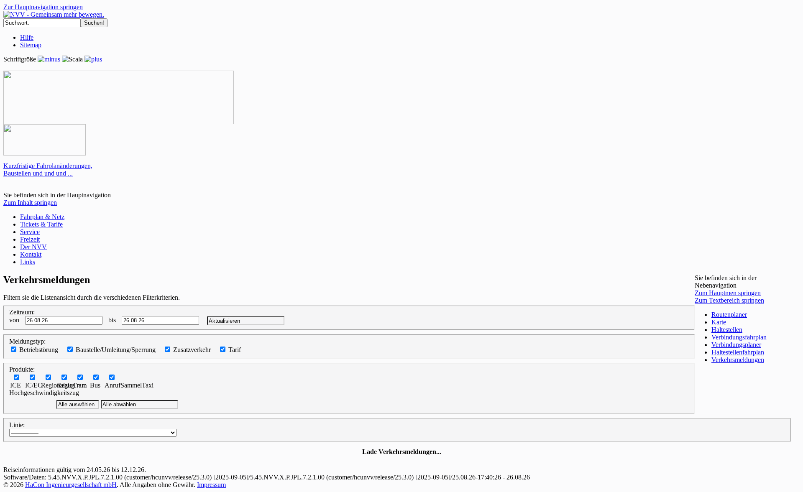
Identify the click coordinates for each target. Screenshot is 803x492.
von (14, 320)
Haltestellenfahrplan (737, 352)
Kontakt (30, 254)
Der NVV (33, 246)
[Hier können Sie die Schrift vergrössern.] (93, 59)
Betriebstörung (38, 349)
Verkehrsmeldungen (737, 359)
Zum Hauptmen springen (728, 292)
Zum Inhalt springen (30, 202)
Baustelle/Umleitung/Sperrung (116, 349)
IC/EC (33, 385)
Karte (718, 322)
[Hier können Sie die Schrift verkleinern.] (50, 59)
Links (27, 261)
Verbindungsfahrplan (739, 337)
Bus (95, 385)
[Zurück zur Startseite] (53, 14)
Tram (80, 385)
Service (30, 231)
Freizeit (30, 239)
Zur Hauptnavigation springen (43, 6)
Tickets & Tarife (41, 224)
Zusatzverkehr (192, 349)
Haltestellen (726, 329)
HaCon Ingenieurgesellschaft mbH (71, 484)
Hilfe (26, 37)
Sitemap (30, 44)
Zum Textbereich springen (729, 300)
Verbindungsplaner (736, 344)
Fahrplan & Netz (42, 216)
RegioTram (72, 385)
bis (112, 320)
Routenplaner (729, 314)
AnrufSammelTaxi (129, 385)
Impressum (211, 484)
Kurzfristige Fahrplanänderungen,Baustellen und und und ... (47, 169)
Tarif (234, 349)
